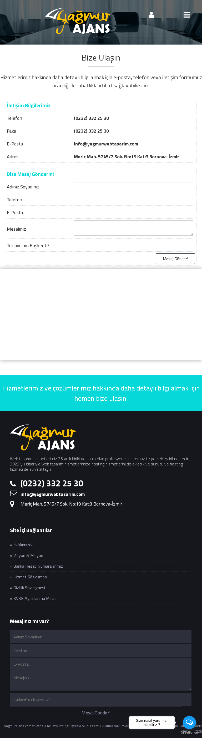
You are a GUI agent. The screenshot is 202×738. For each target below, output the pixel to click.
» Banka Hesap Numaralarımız (36, 566)
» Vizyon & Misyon (26, 555)
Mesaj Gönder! (175, 259)
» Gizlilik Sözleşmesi (27, 587)
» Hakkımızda (21, 544)
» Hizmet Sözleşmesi (29, 577)
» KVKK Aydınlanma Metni (33, 598)
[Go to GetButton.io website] (189, 732)
